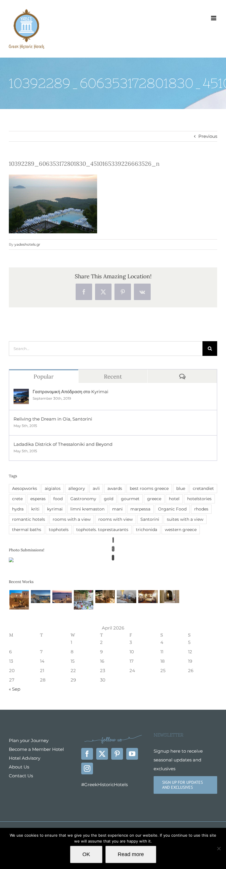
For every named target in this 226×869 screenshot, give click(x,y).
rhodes (201, 509)
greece (154, 498)
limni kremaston (87, 509)
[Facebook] (87, 754)
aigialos (53, 488)
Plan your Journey (29, 740)
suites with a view (185, 519)
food (58, 498)
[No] (219, 848)
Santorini (149, 519)
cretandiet (203, 488)
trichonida (146, 529)
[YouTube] (132, 754)
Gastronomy (83, 498)
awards (114, 488)
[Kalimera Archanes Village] (148, 596)
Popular (44, 376)
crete (17, 498)
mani (117, 509)
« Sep (14, 689)
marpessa (140, 509)
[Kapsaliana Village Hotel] (169, 596)
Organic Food (172, 509)
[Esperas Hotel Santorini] (126, 596)
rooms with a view (72, 519)
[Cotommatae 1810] (105, 596)
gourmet (130, 498)
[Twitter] (102, 754)
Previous (207, 136)
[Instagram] (87, 768)
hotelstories (199, 498)
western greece (181, 529)
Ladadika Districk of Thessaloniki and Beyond (63, 444)
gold (108, 498)
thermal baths (26, 529)
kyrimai (55, 509)
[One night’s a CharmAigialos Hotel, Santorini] (62, 596)
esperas (38, 498)
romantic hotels (28, 519)
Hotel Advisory (24, 758)
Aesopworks (24, 488)
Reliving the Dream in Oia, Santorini (53, 419)
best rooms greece (149, 488)
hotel (174, 498)
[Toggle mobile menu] (214, 18)
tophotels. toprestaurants (102, 529)
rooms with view (115, 519)
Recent (113, 376)
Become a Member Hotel (36, 749)
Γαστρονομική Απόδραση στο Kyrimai (70, 391)
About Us (19, 767)
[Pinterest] (117, 754)
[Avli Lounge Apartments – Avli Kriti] (83, 599)
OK (86, 854)
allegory (76, 488)
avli (96, 488)
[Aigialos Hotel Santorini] (40, 596)
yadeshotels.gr (27, 244)
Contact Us (21, 775)
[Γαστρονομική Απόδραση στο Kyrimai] (21, 393)
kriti (35, 509)
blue (180, 488)
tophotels (59, 529)
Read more (131, 854)
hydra (18, 509)
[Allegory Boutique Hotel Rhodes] (19, 599)
